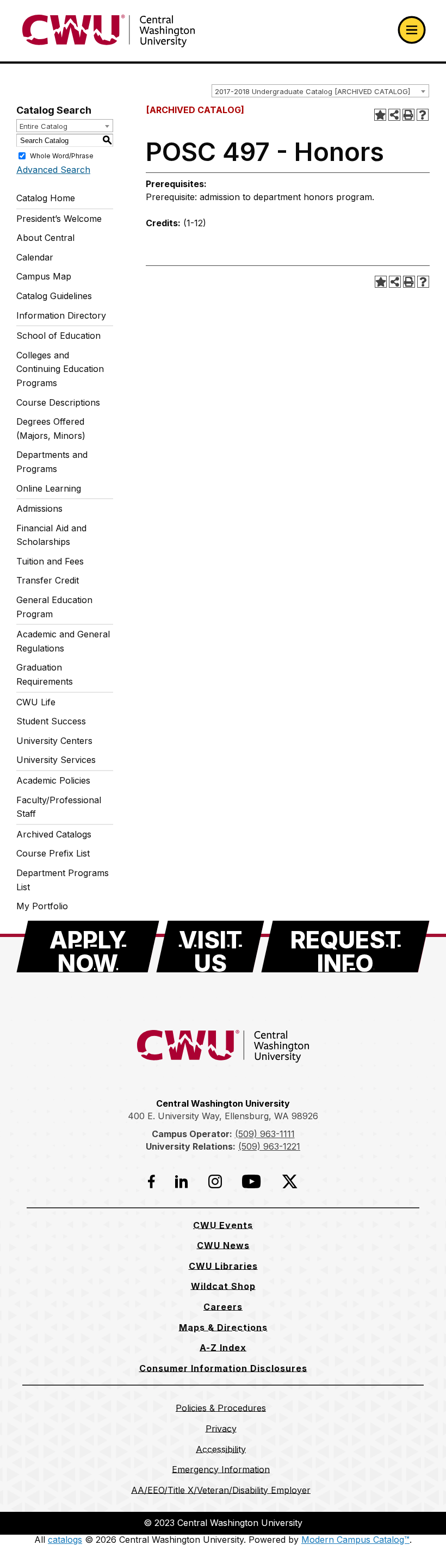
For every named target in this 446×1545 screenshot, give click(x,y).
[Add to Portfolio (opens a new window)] (380, 115)
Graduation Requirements (44, 674)
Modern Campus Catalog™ (355, 1539)
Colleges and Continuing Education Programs (60, 369)
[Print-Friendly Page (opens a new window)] (408, 115)
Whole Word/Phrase (62, 156)
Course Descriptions (58, 402)
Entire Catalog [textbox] (43, 126)
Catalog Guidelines (54, 295)
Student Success (51, 721)
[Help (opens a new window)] (423, 115)
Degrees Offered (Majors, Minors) (50, 428)
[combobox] (320, 90)
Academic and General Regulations (63, 641)
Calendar (34, 257)
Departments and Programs (52, 461)
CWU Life (35, 702)
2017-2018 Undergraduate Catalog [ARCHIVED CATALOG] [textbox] (312, 91)
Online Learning (48, 488)
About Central (45, 237)
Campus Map (43, 276)
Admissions (39, 508)
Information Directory (61, 315)
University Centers (54, 740)
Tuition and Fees (50, 561)
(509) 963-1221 (269, 1146)
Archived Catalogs (53, 834)
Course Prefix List (53, 853)
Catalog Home (45, 198)
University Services (56, 759)
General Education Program (54, 606)
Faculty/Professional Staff (58, 807)
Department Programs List (62, 879)
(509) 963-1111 (265, 1133)
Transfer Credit (47, 580)
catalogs (65, 1539)
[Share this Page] (394, 115)
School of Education (58, 335)
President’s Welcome (59, 218)
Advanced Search (53, 169)
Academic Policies (53, 780)
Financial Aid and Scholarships (51, 535)
